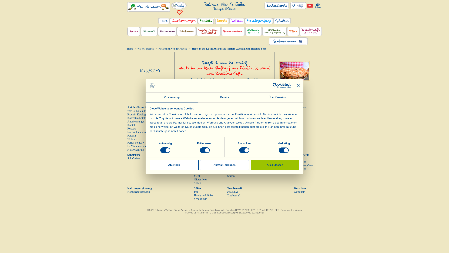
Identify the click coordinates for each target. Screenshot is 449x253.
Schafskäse (133, 154)
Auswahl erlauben (224, 164)
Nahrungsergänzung (139, 188)
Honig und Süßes (203, 195)
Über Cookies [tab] (277, 97)
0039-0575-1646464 (198, 213)
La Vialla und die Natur (140, 146)
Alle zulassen (275, 164)
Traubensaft (233, 195)
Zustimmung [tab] (172, 97)
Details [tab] (224, 97)
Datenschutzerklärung (291, 210)
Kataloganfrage (135, 149)
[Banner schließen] (298, 85)
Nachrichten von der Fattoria (173, 48)
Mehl (197, 175)
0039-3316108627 (255, 213)
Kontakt (131, 125)
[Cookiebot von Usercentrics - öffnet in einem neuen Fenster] (275, 85)
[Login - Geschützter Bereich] (318, 5)
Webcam (132, 139)
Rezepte (131, 128)
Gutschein (300, 188)
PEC (277, 210)
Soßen (197, 182)
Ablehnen (174, 164)
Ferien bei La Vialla (138, 142)
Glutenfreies (200, 179)
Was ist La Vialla (136, 110)
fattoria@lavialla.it (225, 213)
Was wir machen (145, 48)
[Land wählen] (310, 5)
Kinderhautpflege (303, 165)
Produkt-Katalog (136, 114)
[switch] (205, 150)
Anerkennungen (136, 121)
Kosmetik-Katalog (137, 117)
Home (130, 48)
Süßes (197, 188)
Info (196, 191)
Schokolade (200, 198)
